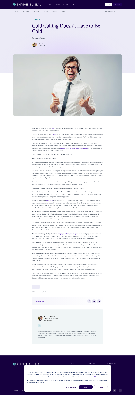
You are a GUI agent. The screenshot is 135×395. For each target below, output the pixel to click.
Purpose (54, 11)
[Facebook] (89, 301)
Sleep (63, 11)
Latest (17, 11)
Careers (65, 4)
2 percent (54, 134)
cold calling (49, 200)
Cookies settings (71, 387)
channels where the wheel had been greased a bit (74, 148)
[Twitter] (94, 301)
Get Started (117, 4)
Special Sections (109, 11)
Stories (58, 4)
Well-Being (26, 11)
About (73, 4)
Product (50, 4)
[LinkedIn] (99, 301)
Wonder (45, 11)
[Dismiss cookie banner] (107, 369)
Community (37, 19)
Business (36, 287)
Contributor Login (111, 363)
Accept (86, 387)
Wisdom (36, 11)
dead (53, 128)
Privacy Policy (93, 376)
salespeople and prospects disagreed (67, 234)
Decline (101, 387)
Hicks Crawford (43, 44)
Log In (108, 4)
